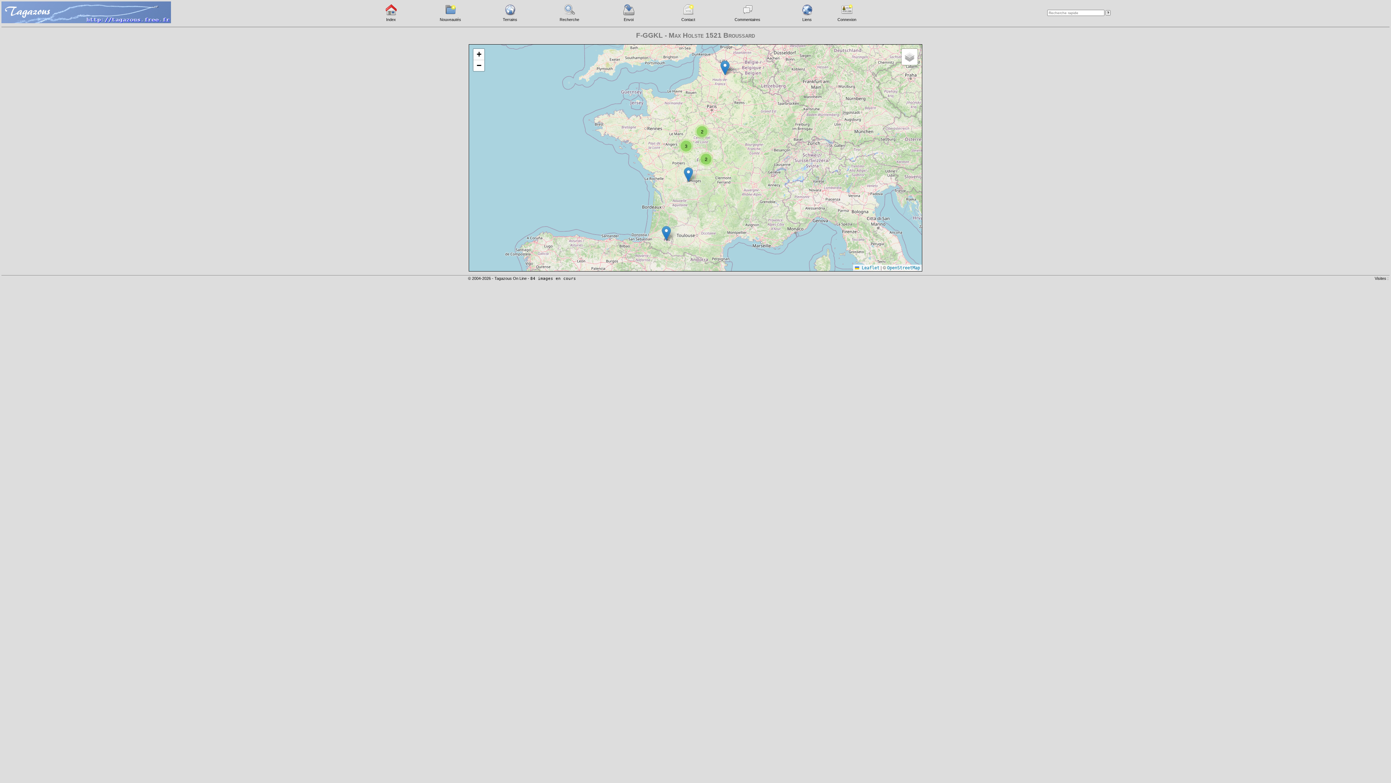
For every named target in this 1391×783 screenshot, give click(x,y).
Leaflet (869, 267)
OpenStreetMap (903, 267)
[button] (725, 68)
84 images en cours (553, 278)
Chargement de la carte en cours (694, 157)
